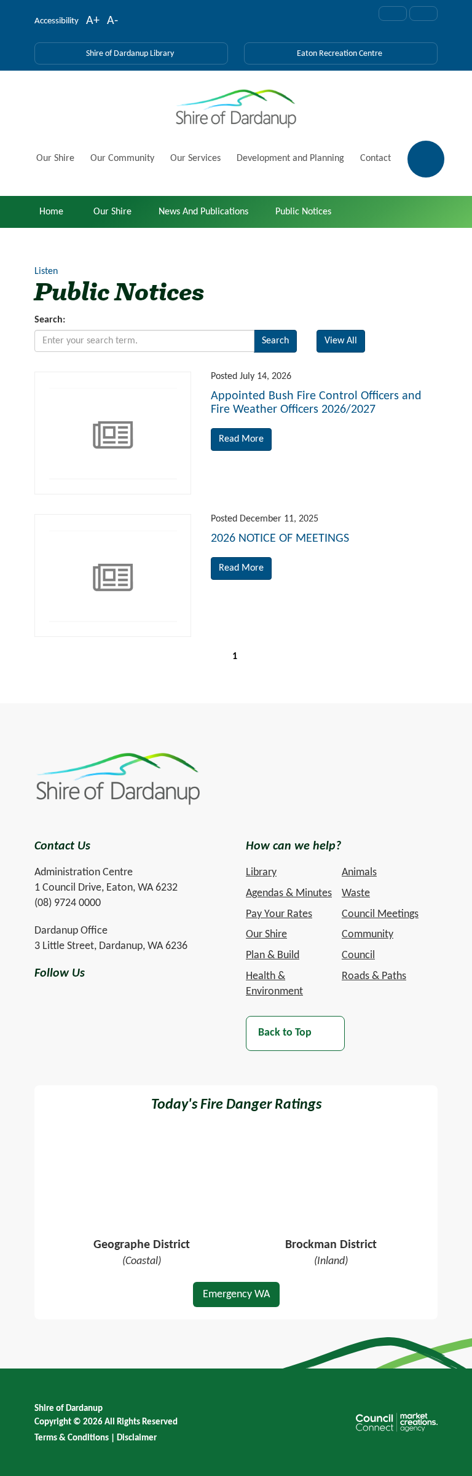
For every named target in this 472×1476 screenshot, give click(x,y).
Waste (356, 893)
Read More (241, 439)
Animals (359, 872)
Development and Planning (290, 158)
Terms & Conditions (71, 1438)
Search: (49, 320)
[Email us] (393, 13)
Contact (375, 158)
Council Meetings (380, 914)
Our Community (122, 158)
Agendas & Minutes (289, 893)
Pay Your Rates (279, 914)
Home (51, 212)
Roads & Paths (374, 976)
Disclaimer (137, 1438)
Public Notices (303, 212)
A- (112, 22)
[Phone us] (423, 13)
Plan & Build (272, 955)
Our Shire (55, 158)
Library (261, 872)
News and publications (203, 212)
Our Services (195, 158)
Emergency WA (236, 1294)
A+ (93, 22)
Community (367, 934)
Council (358, 955)
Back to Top (285, 1033)
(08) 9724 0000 (67, 903)
